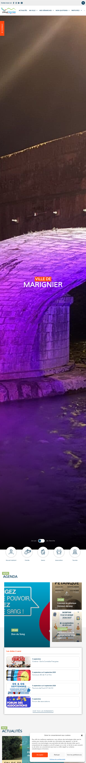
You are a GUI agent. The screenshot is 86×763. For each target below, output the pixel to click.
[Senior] (43, 552)
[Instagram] (16, 3)
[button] (82, 735)
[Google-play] (19, 3)
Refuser (57, 755)
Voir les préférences (74, 755)
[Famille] (27, 552)
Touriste (74, 560)
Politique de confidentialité (57, 759)
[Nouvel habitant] (11, 552)
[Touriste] (75, 552)
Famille (27, 560)
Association (59, 560)
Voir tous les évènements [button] (43, 711)
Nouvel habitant (11, 560)
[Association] (59, 552)
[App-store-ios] (22, 3)
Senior (43, 560)
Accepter (40, 755)
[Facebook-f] (13, 3)
